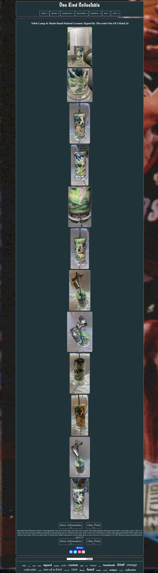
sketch (121, 570)
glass (29, 566)
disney (82, 570)
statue (98, 570)
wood (34, 566)
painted (56, 566)
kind (120, 564)
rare (74, 569)
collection (130, 569)
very (24, 565)
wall (81, 566)
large (39, 566)
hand (90, 569)
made (63, 565)
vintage (132, 565)
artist (100, 566)
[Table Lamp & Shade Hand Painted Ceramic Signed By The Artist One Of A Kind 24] (79, 47)
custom (73, 565)
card (39, 570)
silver (86, 566)
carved (66, 570)
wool (105, 570)
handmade (109, 565)
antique (113, 570)
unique (93, 565)
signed (47, 565)
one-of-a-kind (52, 569)
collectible (30, 569)
